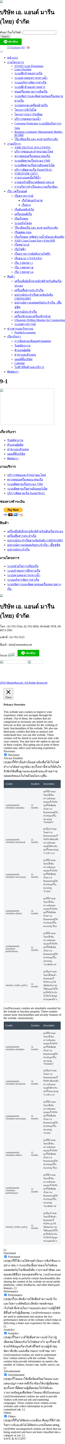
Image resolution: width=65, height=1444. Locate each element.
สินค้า (11, 276)
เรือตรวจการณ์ (23, 195)
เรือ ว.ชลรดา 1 (23, 262)
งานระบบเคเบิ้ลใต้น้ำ (27, 177)
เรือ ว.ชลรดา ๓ (23, 272)
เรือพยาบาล (21, 244)
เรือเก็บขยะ (21, 218)
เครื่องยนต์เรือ (23, 214)
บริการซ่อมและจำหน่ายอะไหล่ (33, 151)
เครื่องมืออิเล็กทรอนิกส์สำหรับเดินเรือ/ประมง (35, 531)
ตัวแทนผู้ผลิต (22, 350)
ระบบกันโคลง (23, 223)
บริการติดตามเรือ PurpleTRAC (33, 169)
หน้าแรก (12, 57)
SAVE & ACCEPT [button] (15, 1438)
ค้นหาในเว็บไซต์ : (11, 32)
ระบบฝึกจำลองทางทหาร (29, 87)
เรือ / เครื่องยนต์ (17, 191)
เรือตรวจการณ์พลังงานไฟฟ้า (32, 253)
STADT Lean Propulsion (28, 66)
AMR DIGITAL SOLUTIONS (32, 147)
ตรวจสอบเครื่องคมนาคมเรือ (32, 156)
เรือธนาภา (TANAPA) (28, 258)
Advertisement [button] (12, 1371)
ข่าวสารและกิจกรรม (20, 328)
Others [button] (7, 1412)
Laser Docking (22, 69)
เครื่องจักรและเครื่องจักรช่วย (32, 316)
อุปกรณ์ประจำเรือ (25, 311)
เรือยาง (26, 204)
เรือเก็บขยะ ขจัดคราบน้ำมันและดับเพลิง (39, 236)
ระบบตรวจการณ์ (25, 324)
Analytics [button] (9, 1329)
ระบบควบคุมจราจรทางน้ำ (30, 77)
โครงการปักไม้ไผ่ (25, 109)
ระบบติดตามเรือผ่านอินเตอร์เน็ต (34, 165)
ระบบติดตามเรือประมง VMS (32, 160)
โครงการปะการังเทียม (28, 114)
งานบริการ (14, 143)
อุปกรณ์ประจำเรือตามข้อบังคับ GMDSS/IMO (35, 540)
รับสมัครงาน (22, 345)
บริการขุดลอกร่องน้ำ (27, 118)
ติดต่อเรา (13, 371)
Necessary (14, 754)
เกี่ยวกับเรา (14, 336)
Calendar (19, 363)
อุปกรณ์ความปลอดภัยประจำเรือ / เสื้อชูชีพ (33, 545)
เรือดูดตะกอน (22, 232)
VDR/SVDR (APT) (26, 173)
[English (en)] (28, 47)
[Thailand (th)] (16, 47)
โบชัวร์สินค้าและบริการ (29, 367)
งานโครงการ (15, 62)
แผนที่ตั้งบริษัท (23, 359)
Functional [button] (10, 1253)
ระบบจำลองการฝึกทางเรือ (23, 570)
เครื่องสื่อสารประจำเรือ (29, 290)
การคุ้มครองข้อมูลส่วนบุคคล (32, 341)
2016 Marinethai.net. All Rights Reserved (23, 682)
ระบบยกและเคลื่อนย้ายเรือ (31, 105)
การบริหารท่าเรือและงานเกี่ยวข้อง (36, 186)
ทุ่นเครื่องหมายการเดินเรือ (30, 91)
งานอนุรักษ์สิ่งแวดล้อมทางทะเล (34, 182)
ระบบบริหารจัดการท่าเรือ (30, 82)
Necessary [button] (9, 751)
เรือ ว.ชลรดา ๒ (23, 267)
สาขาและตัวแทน (25, 354)
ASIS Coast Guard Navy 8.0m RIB (34, 240)
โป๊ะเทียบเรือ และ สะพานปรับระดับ (36, 139)
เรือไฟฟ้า (20, 249)
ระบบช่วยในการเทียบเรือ (22, 566)
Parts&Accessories (25, 332)
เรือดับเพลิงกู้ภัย (24, 209)
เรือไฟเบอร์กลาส (32, 200)
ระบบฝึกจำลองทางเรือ (28, 73)
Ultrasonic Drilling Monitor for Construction (39, 320)
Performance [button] (11, 1291)
